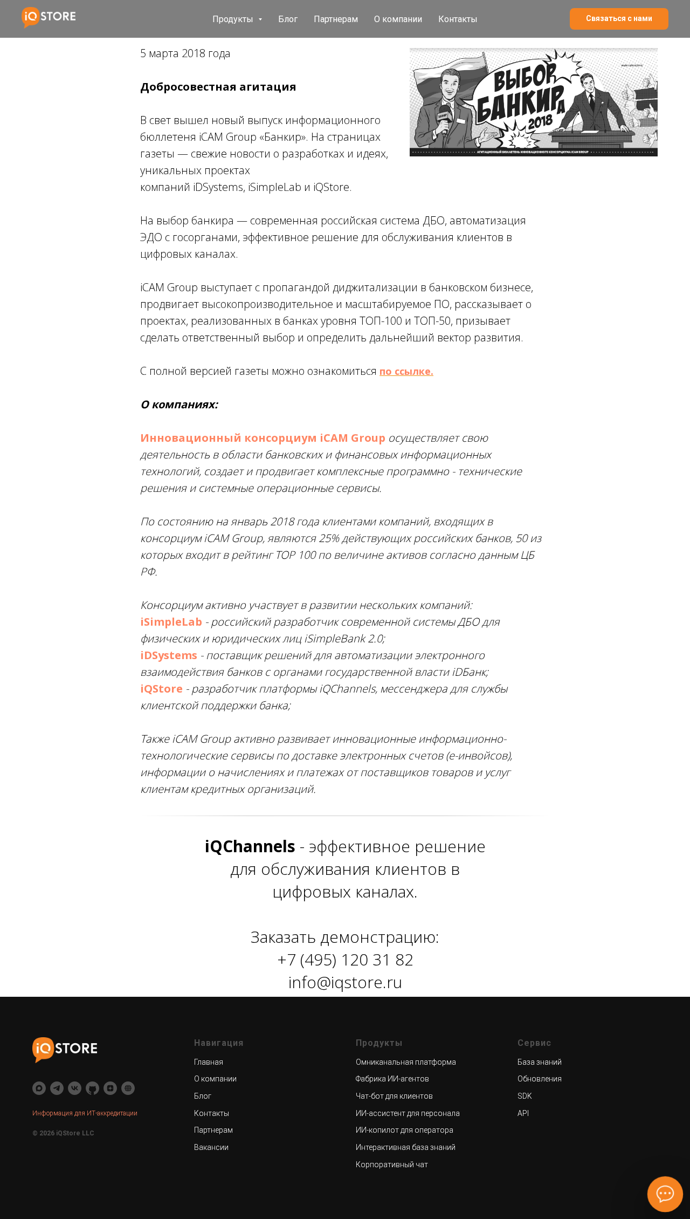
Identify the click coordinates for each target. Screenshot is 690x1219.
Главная (208, 1062)
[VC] (128, 1088)
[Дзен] (110, 1088)
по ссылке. (406, 371)
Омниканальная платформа (406, 1062)
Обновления (540, 1078)
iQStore (161, 688)
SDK (525, 1096)
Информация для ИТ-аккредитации (84, 1113)
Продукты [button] (234, 19)
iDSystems (168, 655)
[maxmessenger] (39, 1088)
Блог (288, 19)
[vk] (74, 1088)
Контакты (458, 19)
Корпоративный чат (392, 1164)
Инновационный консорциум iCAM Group (262, 437)
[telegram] (57, 1088)
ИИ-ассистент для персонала (408, 1113)
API (523, 1113)
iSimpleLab (171, 621)
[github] (92, 1088)
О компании (398, 19)
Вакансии (211, 1147)
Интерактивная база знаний (406, 1147)
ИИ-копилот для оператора (404, 1130)
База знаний (540, 1062)
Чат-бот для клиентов (394, 1096)
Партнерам (336, 19)
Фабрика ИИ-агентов (392, 1078)
